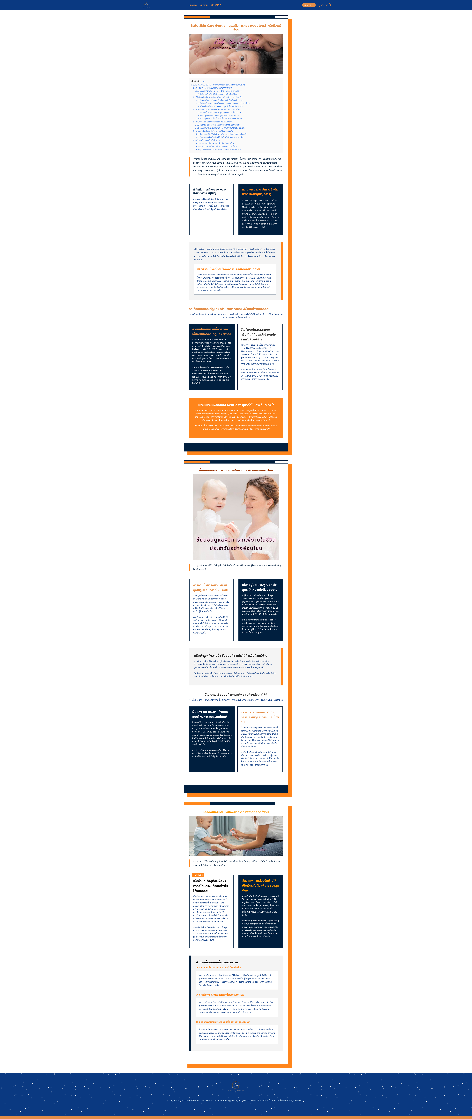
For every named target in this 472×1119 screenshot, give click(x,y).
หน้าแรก (193, 5)
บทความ (204, 5)
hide (203, 81)
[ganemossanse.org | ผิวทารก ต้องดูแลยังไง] (163, 5)
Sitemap (216, 5)
